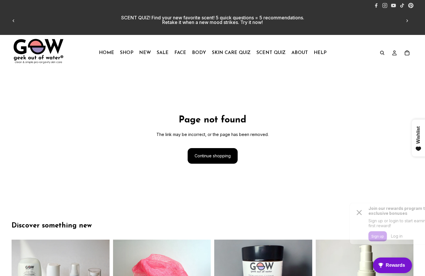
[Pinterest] (410, 5)
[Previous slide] (13, 20)
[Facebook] (376, 5)
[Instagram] (384, 5)
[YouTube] (393, 5)
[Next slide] (407, 20)
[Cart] (407, 52)
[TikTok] (402, 5)
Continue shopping (213, 155)
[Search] (382, 52)
